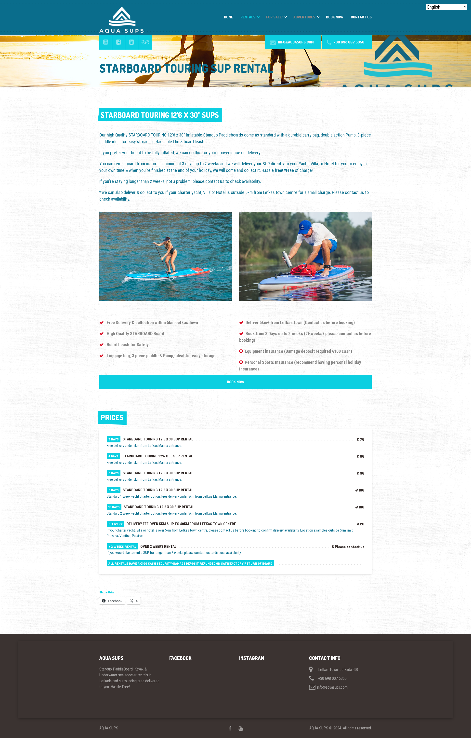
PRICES (112, 417)
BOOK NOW (334, 17)
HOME (228, 17)
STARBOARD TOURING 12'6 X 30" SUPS (160, 115)
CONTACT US (361, 17)
